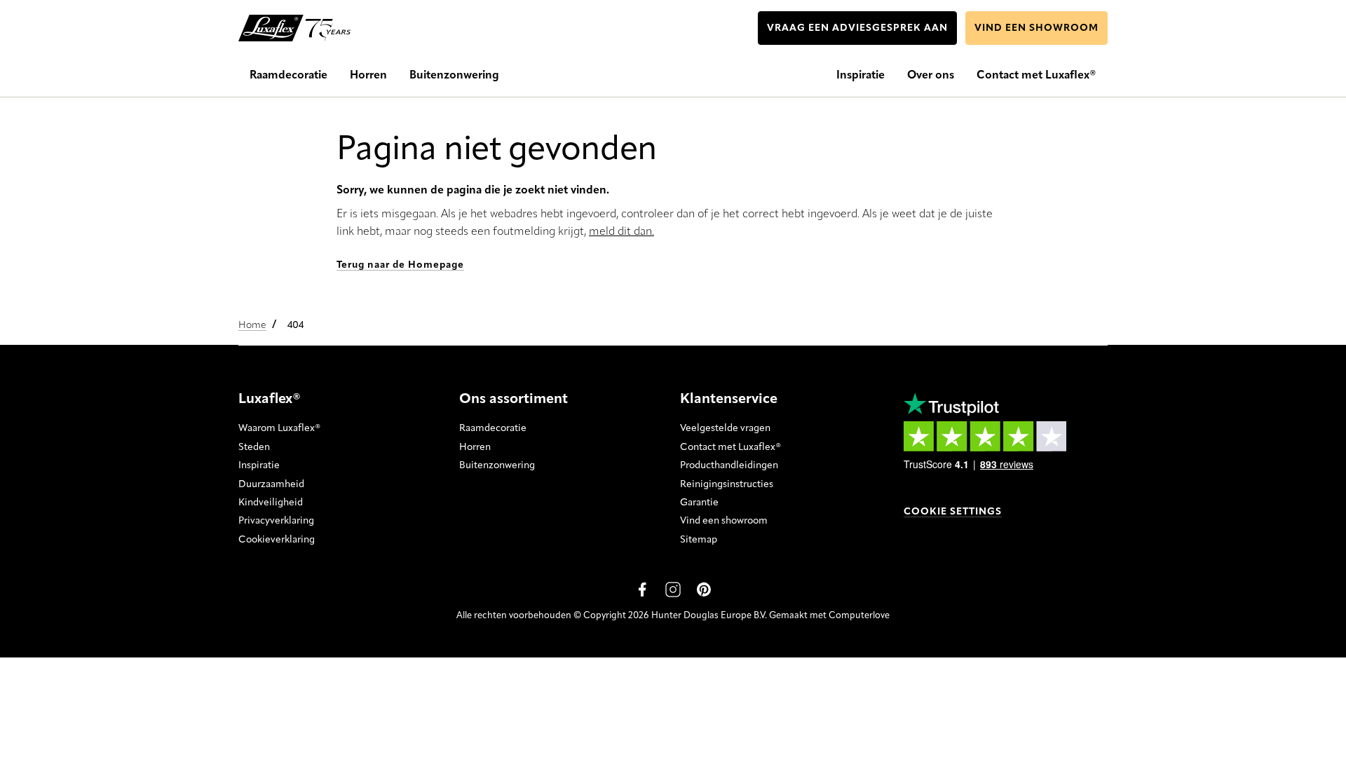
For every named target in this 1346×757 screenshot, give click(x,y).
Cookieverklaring (276, 540)
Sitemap (698, 540)
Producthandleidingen (729, 465)
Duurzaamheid (271, 484)
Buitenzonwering (497, 465)
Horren (475, 447)
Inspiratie (259, 465)
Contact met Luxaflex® (730, 447)
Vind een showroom (724, 521)
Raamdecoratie (492, 428)
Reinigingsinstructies (726, 484)
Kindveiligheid (270, 502)
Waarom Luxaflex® (279, 428)
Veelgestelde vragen (725, 428)
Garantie (699, 502)
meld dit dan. (621, 232)
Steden (254, 447)
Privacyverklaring (276, 521)
